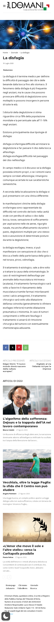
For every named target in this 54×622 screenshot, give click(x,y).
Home (5, 52)
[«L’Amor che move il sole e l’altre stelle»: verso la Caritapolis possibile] (27, 527)
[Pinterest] (19, 347)
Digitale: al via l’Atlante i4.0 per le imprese (41, 366)
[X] (12, 347)
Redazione (8, 70)
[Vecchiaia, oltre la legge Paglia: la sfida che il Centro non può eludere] (27, 463)
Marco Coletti (8, 430)
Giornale (14, 52)
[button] (5, 616)
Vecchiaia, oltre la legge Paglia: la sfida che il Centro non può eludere (27, 486)
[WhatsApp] (26, 347)
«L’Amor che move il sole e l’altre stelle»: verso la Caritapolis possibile (23, 549)
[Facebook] (6, 347)
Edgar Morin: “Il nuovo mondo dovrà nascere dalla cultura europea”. (14, 367)
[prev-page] (4, 577)
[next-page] (9, 577)
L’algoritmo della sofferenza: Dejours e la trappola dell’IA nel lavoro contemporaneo (27, 422)
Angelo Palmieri (9, 494)
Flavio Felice (8, 557)
